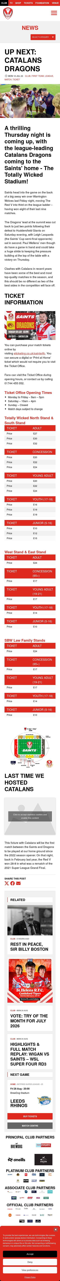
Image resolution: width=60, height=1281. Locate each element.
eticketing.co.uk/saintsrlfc (29, 353)
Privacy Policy (30, 1277)
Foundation (42, 2)
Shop (18, 2)
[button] (55, 1229)
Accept (30, 1254)
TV (11, 2)
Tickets (28, 2)
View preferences (30, 1270)
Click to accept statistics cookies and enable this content (30, 816)
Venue (55, 2)
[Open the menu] (54, 13)
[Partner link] (17, 1145)
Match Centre (30, 1125)
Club (4, 2)
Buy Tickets (30, 1116)
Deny (30, 1262)
